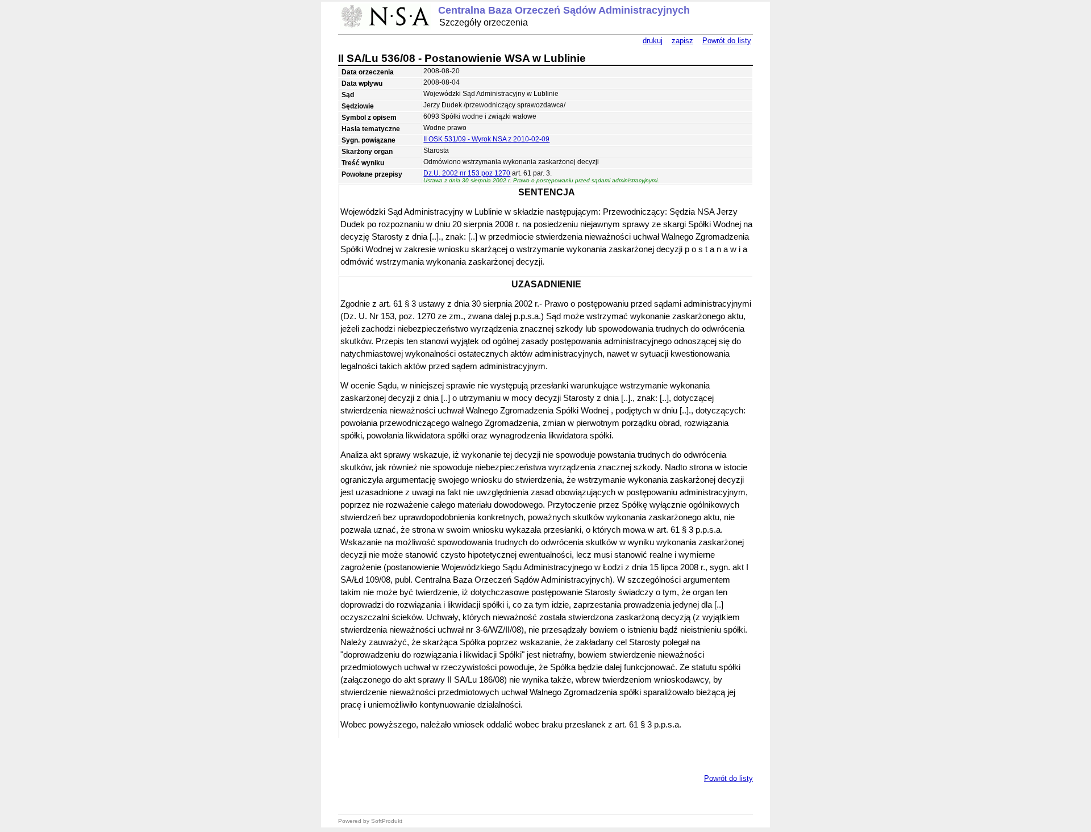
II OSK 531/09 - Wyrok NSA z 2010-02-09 (486, 139)
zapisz (682, 40)
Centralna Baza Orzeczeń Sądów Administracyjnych (564, 10)
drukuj (653, 40)
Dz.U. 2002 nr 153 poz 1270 (466, 173)
